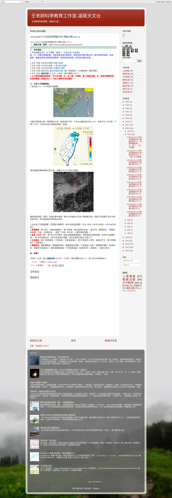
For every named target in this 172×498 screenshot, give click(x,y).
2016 (127, 128)
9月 (129, 220)
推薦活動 (126, 74)
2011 (127, 251)
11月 (129, 134)
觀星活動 (126, 86)
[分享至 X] (58, 265)
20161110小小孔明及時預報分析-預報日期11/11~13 (134, 192)
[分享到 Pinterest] (63, 265)
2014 (127, 241)
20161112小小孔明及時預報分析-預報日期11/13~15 (134, 177)
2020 (127, 115)
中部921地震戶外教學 (38, 382)
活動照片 (126, 83)
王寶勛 (42, 262)
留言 (128, 265)
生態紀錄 (126, 92)
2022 (127, 108)
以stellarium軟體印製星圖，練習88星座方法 (57, 453)
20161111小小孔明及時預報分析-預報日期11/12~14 (134, 184)
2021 (127, 112)
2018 (127, 122)
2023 (127, 105)
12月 (129, 131)
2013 (127, 244)
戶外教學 (126, 77)
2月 (129, 233)
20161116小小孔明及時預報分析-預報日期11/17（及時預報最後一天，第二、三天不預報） (134, 142)
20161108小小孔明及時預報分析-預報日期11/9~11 (134, 206)
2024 (127, 102)
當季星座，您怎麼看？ (49, 440)
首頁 (73, 340)
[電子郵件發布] (48, 265)
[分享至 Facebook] (60, 265)
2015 (127, 237)
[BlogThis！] (55, 265)
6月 (129, 227)
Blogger (96, 488)
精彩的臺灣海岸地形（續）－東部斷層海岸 (57, 402)
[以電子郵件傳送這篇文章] (53, 265)
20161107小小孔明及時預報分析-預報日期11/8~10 (134, 214)
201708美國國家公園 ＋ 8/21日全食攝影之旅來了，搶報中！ (64, 370)
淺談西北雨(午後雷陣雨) (49, 428)
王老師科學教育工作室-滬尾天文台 (66, 15)
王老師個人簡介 (46, 466)
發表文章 (129, 261)
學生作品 (126, 89)
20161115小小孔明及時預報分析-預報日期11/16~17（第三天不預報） (135, 154)
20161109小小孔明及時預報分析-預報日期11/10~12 (134, 199)
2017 (127, 125)
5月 (129, 230)
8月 (129, 223)
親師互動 (126, 80)
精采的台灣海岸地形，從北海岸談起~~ (55, 357)
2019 (127, 118)
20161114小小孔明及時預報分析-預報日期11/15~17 (134, 162)
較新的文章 (36, 340)
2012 (127, 247)
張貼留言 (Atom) (42, 346)
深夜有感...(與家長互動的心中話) (43, 391)
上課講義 (39, 265)
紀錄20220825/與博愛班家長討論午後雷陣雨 (57, 415)
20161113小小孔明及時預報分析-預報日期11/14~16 (134, 170)
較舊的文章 (111, 340)
